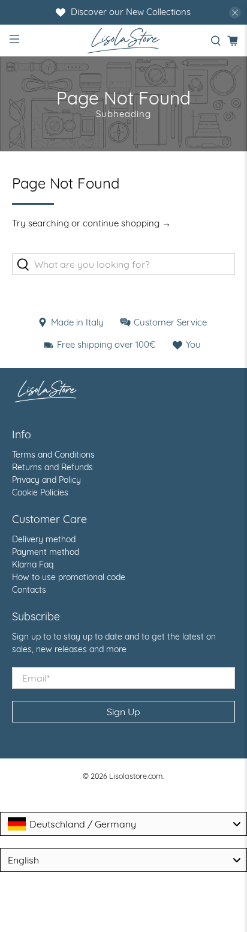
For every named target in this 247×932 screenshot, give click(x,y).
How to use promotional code (68, 577)
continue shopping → (127, 223)
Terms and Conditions (53, 454)
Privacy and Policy (46, 479)
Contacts (29, 589)
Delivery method (44, 539)
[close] (235, 13)
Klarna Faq (32, 564)
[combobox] (123, 824)
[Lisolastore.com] (123, 40)
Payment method (45, 551)
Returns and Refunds (52, 467)
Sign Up (123, 712)
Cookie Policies (40, 492)
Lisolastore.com (135, 776)
